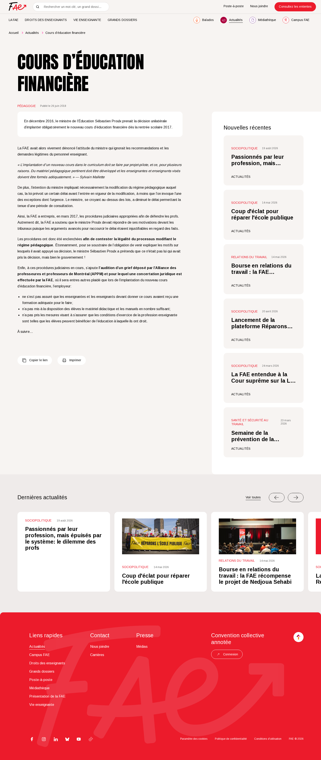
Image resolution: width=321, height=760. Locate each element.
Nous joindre (259, 6)
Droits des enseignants (46, 20)
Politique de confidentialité (231, 738)
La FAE (13, 20)
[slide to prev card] (277, 497)
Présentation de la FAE (47, 696)
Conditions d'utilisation (267, 738)
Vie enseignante (87, 20)
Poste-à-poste (234, 6)
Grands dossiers (122, 20)
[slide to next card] (296, 497)
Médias (141, 646)
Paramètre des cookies (193, 738)
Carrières (97, 655)
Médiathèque (39, 688)
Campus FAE (39, 655)
